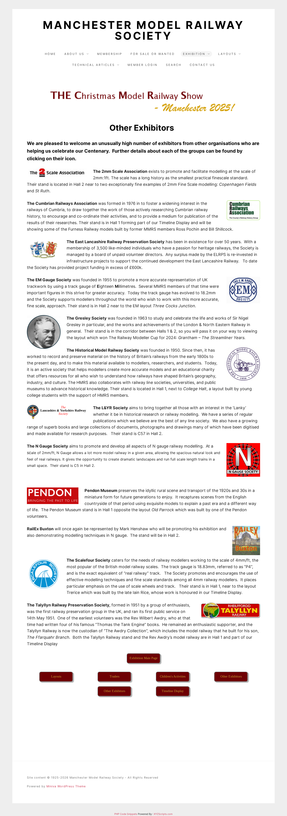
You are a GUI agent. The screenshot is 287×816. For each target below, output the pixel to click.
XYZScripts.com (163, 814)
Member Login (143, 65)
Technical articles (93, 65)
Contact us (202, 65)
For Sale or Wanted (152, 54)
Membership (109, 54)
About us (74, 54)
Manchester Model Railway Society (143, 30)
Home (50, 54)
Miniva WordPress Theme (66, 786)
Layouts (227, 54)
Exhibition (194, 54)
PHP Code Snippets (125, 814)
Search (173, 65)
